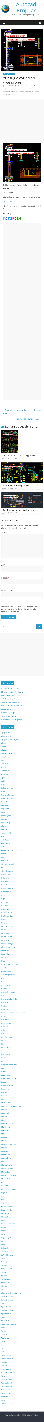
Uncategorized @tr (8, 1372)
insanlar (4, 1051)
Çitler (3, 857)
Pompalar (5, 1227)
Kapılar (4, 1082)
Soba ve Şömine (7, 1296)
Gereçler (4, 978)
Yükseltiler (5, 1397)
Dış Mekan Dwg (7, 912)
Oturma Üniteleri (7, 1206)
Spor (3, 1303)
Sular (3, 1327)
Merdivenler (6, 1127)
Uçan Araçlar (6, 1369)
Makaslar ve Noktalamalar (11, 1106)
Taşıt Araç (5, 1338)
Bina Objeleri (6, 816)
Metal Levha (5, 1130)
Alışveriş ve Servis (8, 753)
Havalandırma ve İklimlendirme (13, 1013)
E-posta (5, 578)
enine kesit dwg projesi (29, 419)
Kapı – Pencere (7, 1075)
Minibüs (4, 1137)
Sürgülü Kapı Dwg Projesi (10, 702)
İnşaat (3, 1040)
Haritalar (4, 1002)
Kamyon (4, 1072)
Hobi (3, 1030)
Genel (3, 968)
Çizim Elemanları (7, 871)
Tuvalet (4, 1366)
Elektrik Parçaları (7, 933)
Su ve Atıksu (5, 1321)
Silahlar (4, 1289)
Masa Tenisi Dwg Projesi (10, 695)
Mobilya (4, 1141)
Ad (3, 565)
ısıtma (3, 1061)
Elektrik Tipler (6, 937)
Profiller (4, 1231)
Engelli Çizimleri (7, 954)
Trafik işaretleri (7, 1359)
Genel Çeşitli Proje (8, 975)
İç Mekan (4, 1033)
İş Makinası (5, 1054)
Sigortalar (5, 1286)
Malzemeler (5, 1113)
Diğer (3, 899)
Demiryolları (6, 881)
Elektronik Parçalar (8, 947)
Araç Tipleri (5, 757)
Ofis (2, 1182)
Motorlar (4, 1151)
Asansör (4, 767)
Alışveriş (4, 750)
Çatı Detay (5, 840)
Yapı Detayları (6, 1379)
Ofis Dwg (4, 1186)
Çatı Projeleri (6, 843)
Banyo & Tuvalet (7, 795)
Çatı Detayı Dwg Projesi (10, 699)
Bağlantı (4, 781)
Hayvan (4, 1016)
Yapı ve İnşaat (6, 1383)
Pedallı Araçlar (6, 1210)
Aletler (3, 746)
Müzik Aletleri (6, 1179)
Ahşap (3, 743)
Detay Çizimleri (9, 74)
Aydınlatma (5, 778)
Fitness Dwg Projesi (8, 713)
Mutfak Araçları (7, 1165)
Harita (3, 995)
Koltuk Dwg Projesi (8, 709)
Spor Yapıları (6, 1317)
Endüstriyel (5, 950)
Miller (3, 1134)
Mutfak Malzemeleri (8, 1175)
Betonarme (5, 805)
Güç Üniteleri (6, 985)
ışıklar (3, 1058)
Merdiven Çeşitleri (8, 1123)
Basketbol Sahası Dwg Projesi (12, 720)
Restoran (4, 1241)
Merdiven (5, 1120)
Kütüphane (5, 1099)
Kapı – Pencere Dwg (8, 1078)
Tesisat (4, 1345)
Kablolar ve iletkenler (9, 1065)
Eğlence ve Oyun (7, 926)
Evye (3, 961)
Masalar (4, 1117)
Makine (4, 1110)
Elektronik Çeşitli (7, 944)
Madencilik (5, 1103)
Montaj (4, 1148)
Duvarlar (4, 923)
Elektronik (5, 940)
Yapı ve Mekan (6, 1386)
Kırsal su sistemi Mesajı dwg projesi (19, 510)
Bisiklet (4, 819)
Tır (2, 1348)
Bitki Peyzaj (5, 823)
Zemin (3, 1400)
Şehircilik (4, 1272)
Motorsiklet (5, 1155)
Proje (3, 1234)
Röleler (4, 1244)
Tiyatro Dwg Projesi (8, 716)
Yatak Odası (5, 1390)
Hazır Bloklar (6, 1023)
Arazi (3, 760)
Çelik (3, 847)
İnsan (3, 1044)
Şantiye (4, 1265)
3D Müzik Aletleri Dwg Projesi (12, 692)
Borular (4, 829)
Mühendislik (6, 1158)
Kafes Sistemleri (7, 1068)
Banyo (3, 791)
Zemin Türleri (6, 1404)
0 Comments (28, 86)
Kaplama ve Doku (7, 1085)
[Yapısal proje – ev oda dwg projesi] (9, 432)
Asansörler (5, 771)
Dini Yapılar (5, 906)
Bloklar (4, 826)
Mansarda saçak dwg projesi (15, 485)
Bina (3, 812)
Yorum (5, 532)
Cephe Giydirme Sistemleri (11, 850)
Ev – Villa (4, 957)
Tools (3, 1352)
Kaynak (4, 1092)
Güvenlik (4, 989)
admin (19, 86)
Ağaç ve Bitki (6, 736)
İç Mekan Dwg (6, 1037)
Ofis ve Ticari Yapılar (9, 1189)
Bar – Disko (5, 802)
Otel (3, 1196)
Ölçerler (4, 1193)
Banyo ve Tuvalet (7, 798)
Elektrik (4, 930)
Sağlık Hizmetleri (7, 1255)
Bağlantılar (5, 784)
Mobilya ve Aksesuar (9, 1144)
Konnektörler (6, 1096)
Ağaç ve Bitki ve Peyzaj (9, 740)
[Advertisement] (22, 120)
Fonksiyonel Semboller (9, 964)
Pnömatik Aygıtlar (8, 1224)
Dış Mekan (5, 909)
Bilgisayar (5, 809)
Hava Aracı (5, 1009)
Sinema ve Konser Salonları (11, 1293)
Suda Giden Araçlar (8, 1324)
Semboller (5, 1283)
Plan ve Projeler (7, 1217)
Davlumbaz (5, 874)
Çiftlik (3, 854)
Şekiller (4, 1276)
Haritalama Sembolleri (9, 999)
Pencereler (5, 1213)
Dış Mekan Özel (7, 916)
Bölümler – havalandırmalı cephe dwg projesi (21, 412)
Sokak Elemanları (7, 1300)
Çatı (2, 836)
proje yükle (7, 201)
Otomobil (4, 1203)
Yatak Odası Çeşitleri (9, 1393)
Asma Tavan (5, 774)
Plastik (3, 1220)
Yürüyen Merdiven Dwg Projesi (13, 706)
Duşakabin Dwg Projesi (10, 688)
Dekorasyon (5, 878)
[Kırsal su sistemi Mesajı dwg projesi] (22, 493)
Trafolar (4, 1362)
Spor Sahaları (6, 1314)
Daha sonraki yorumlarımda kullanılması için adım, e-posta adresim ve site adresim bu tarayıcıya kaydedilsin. (20, 609)
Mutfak (4, 1161)
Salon (3, 1258)
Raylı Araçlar (6, 1238)
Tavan (3, 1341)
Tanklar (4, 1334)
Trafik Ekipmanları (8, 1355)
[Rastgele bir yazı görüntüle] (40, 22)
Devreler (4, 895)
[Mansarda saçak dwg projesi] (22, 464)
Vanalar (4, 1376)
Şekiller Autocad (7, 1279)
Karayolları (5, 1089)
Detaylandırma (7, 892)
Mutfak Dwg (5, 1172)
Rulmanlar (5, 1248)
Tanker (4, 1331)
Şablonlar (5, 1251)
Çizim (3, 867)
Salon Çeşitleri (6, 1262)
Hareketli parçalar (8, 992)
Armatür (4, 764)
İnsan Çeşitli (6, 1047)
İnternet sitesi (7, 590)
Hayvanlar (5, 1020)
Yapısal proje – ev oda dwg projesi (18, 455)
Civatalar (4, 861)
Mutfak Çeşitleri (7, 1168)
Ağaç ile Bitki (6, 733)
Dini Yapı (4, 902)
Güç (2, 982)
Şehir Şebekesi (6, 1269)
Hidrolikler (5, 1027)
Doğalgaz (4, 919)
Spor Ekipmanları (7, 1310)
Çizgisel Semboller (8, 864)
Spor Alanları (6, 1307)
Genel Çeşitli (6, 971)
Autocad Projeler (26, 7)
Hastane (4, 1006)
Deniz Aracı (5, 885)
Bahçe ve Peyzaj (7, 788)
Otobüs (4, 1200)
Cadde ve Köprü (7, 833)
